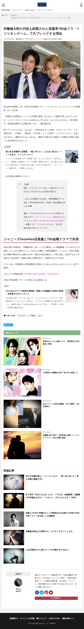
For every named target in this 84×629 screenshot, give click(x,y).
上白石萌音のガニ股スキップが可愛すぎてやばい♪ (47, 549)
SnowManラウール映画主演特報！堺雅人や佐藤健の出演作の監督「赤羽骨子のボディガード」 (34, 292)
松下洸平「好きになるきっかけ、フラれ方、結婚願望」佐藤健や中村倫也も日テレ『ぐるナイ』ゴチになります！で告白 (53, 496)
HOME (5, 15)
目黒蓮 (59, 39)
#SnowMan (46, 213)
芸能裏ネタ (14, 15)
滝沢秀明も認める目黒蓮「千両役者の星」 (42, 274)
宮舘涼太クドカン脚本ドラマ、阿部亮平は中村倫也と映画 (61, 342)
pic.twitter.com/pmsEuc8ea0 (52, 220)
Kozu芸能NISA (56, 598)
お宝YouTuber (54, 618)
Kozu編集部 (71, 247)
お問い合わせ (30, 10)
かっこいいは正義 (27, 618)
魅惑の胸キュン (68, 618)
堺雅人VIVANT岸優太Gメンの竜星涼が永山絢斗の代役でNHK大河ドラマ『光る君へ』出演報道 (53, 514)
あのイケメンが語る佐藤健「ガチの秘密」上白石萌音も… (61, 405)
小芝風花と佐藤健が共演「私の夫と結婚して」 (61, 372)
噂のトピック (41, 618)
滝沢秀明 (54, 39)
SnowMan (31, 39)
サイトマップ (17, 10)
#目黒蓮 (33, 213)
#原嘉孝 (34, 191)
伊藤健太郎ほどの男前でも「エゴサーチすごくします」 (50, 531)
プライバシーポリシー (46, 10)
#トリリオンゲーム (44, 217)
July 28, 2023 (42, 228)
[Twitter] (8, 324)
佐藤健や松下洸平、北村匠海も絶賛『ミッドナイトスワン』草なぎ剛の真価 (61, 436)
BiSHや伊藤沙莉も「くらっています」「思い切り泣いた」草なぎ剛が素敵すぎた (52, 477)
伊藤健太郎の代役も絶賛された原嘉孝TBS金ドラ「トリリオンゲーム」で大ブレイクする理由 (41, 18)
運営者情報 (6, 10)
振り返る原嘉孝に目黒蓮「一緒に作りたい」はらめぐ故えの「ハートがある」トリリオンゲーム (34, 153)
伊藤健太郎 (46, 39)
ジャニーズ (38, 39)
